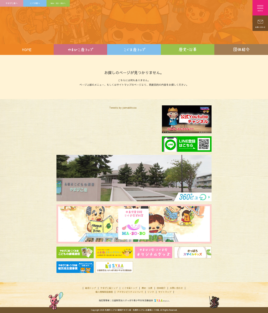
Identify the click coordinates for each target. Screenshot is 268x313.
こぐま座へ (35, 3)
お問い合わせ (176, 287)
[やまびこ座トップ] (80, 49)
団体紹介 (161, 287)
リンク (150, 291)
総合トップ (90, 287)
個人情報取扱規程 (104, 291)
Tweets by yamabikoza (122, 107)
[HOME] (27, 49)
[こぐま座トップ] (134, 49)
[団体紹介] (241, 49)
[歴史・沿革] (187, 49)
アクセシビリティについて (130, 291)
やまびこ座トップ (109, 287)
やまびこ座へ (12, 3)
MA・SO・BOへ (58, 3)
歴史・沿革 (147, 287)
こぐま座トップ (129, 287)
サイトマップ (164, 291)
